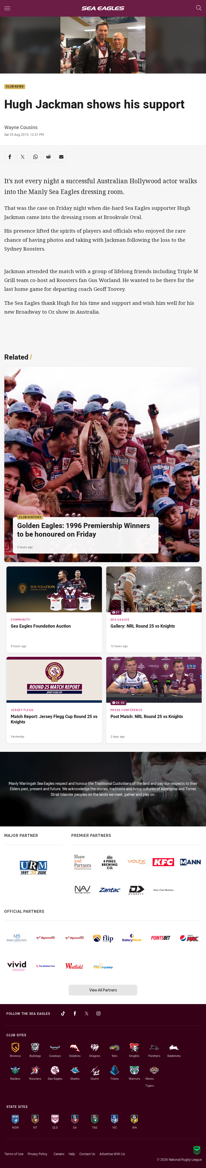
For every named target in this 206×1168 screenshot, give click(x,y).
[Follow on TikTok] (63, 1013)
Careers (59, 1154)
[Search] (199, 8)
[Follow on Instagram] (98, 1013)
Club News (15, 87)
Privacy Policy (37, 1154)
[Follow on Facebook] (75, 1013)
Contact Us (87, 1154)
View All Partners (103, 990)
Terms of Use (13, 1154)
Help (72, 1154)
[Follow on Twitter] (86, 1013)
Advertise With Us (112, 1154)
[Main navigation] (7, 8)
